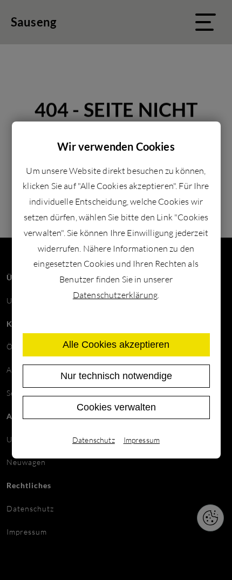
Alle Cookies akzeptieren (116, 344)
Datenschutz (93, 439)
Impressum (142, 439)
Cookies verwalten (116, 407)
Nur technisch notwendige (116, 375)
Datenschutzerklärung (115, 294)
